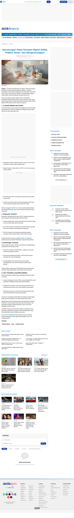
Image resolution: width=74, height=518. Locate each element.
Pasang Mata (41, 487)
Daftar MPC (63, 1)
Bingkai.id (41, 498)
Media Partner (54, 493)
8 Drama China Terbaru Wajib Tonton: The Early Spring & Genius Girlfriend (6, 425)
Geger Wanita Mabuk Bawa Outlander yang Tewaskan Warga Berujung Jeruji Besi (24, 370)
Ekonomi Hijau (29, 37)
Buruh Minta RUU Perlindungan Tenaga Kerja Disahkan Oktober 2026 (62, 170)
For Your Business (7, 37)
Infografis (68, 37)
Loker (58, 34)
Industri (37, 34)
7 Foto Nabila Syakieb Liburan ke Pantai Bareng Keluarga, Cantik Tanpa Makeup (41, 370)
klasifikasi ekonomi (56, 140)
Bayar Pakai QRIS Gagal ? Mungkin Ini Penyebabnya (34, 343)
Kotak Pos (53, 491)
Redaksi (52, 485)
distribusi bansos (56, 145)
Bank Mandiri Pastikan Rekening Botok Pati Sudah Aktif (62, 216)
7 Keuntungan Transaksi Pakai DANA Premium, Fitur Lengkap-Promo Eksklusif (37, 339)
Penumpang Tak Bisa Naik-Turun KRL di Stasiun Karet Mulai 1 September (62, 165)
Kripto (41, 34)
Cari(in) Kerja (21, 37)
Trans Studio (41, 496)
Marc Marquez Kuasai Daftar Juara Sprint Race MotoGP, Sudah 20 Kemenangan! (43, 408)
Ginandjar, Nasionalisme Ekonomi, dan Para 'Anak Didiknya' (18, 407)
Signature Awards (42, 493)
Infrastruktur (26, 34)
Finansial (20, 34)
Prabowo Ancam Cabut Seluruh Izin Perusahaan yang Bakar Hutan (63, 210)
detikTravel (31, 485)
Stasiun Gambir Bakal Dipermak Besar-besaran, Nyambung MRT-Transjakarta (62, 159)
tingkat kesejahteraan (57, 142)
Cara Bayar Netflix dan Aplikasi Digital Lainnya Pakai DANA (12, 348)
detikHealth (31, 489)
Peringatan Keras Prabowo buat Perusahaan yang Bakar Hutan (63, 222)
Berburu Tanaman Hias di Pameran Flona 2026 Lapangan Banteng (8, 386)
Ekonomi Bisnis (13, 34)
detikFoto (31, 496)
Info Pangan (37, 37)
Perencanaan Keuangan (50, 34)
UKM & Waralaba (45, 37)
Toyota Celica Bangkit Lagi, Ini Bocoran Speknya (30, 407)
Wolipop (30, 491)
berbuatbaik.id (42, 485)
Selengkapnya (44, 354)
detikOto (22, 498)
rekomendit (41, 505)
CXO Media (65, 494)
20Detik (30, 494)
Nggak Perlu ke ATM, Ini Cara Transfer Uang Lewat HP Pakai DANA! (12, 343)
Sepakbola (23, 496)
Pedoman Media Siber (55, 487)
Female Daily (65, 493)
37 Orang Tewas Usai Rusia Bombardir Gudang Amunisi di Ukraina (6, 407)
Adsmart (15, 37)
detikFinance (5, 43)
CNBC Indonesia (66, 487)
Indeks (68, 34)
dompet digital (6, 324)
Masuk (70, 1)
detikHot (22, 493)
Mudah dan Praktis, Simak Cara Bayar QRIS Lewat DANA (36, 335)
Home (6, 34)
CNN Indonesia (66, 485)
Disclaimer (53, 498)
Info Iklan (52, 494)
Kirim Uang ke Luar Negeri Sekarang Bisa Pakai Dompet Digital (12, 335)
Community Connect (43, 507)
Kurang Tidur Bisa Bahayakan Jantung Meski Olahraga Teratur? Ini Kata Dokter (30, 425)
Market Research (61, 37)
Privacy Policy (54, 496)
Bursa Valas (53, 37)
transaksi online (20, 324)
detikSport (23, 494)
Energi (32, 34)
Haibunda (65, 489)
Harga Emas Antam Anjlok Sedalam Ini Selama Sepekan (61, 154)
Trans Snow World (42, 494)
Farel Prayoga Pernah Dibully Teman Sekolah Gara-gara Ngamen (19, 424)
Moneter (63, 34)
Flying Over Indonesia (43, 501)
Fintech (11, 43)
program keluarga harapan (59, 137)
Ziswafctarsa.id (42, 500)
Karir (52, 489)
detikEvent (41, 491)
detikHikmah (31, 498)
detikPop (31, 500)
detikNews (23, 485)
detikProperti (23, 500)
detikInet (22, 491)
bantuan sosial (55, 134)
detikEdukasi (23, 487)
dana (12, 324)
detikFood (31, 487)
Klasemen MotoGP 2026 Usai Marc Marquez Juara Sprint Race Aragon (8, 370)
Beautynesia (65, 491)
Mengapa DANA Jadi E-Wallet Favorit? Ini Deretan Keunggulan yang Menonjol (11, 339)
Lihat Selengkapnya (60, 179)
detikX (30, 493)
